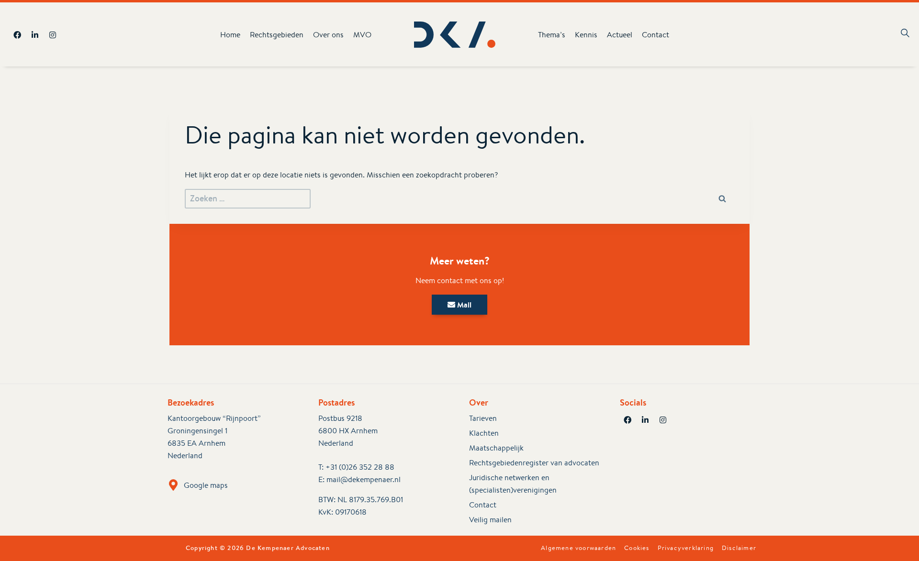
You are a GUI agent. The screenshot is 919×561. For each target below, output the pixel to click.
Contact (655, 35)
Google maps (206, 485)
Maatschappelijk (496, 448)
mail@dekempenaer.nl (363, 479)
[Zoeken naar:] (248, 199)
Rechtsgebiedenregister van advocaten (534, 463)
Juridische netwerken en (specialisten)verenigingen (513, 484)
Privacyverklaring (686, 548)
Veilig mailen (490, 520)
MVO (362, 35)
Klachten (484, 433)
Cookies (636, 548)
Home (230, 35)
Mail (463, 304)
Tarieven (483, 418)
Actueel (619, 35)
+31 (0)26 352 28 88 (359, 467)
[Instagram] (52, 35)
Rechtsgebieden (276, 35)
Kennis (586, 35)
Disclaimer (739, 548)
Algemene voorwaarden (578, 548)
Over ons (328, 35)
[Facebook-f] (17, 35)
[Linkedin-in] (35, 35)
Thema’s (551, 35)
